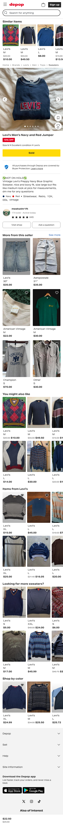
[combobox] (31, 13)
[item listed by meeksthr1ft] (16, 256)
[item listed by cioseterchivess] (38, 551)
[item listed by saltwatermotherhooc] (14, 551)
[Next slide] (58, 99)
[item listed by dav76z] (14, 456)
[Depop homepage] (16, 5)
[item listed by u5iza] (14, 646)
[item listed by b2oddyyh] (14, 507)
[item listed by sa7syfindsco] (38, 646)
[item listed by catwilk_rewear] (38, 602)
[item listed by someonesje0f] (38, 507)
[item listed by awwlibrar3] (38, 412)
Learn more (37, 168)
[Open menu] (5, 4)
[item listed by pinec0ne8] (38, 456)
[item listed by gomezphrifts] (14, 697)
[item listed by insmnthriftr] (14, 602)
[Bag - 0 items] (43, 5)
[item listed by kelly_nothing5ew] (38, 697)
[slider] (31, 99)
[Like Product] (15, 28)
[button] (36, 217)
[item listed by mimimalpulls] (14, 412)
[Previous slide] (5, 99)
